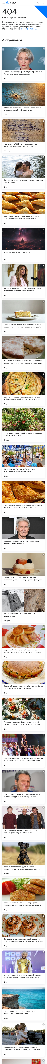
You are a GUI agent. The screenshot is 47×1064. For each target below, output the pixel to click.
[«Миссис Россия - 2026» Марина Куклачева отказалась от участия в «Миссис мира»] (23, 751)
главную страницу (29, 29)
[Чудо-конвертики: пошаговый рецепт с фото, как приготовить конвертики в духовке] (23, 209)
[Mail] (7, 3)
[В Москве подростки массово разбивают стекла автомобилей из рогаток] (23, 100)
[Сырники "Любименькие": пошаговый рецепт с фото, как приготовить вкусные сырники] (23, 642)
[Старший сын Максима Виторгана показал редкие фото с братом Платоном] (23, 823)
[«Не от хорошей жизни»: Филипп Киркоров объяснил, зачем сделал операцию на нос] (23, 967)
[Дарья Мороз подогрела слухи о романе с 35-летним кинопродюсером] (23, 64)
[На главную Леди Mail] (12, 3)
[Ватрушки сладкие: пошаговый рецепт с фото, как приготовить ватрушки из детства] (23, 931)
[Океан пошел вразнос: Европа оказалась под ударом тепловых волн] (23, 1004)
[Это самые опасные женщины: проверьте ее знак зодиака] (23, 172)
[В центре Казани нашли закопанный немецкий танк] (23, 606)
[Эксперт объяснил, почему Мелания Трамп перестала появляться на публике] (23, 281)
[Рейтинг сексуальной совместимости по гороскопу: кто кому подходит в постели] (23, 1040)
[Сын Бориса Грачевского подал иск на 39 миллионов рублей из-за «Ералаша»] (23, 787)
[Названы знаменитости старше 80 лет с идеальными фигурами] (23, 534)
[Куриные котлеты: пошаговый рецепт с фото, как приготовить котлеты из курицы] (23, 895)
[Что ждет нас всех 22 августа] (23, 245)
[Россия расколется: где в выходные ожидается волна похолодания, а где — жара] (23, 859)
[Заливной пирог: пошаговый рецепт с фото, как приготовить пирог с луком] (23, 678)
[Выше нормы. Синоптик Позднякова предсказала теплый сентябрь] (23, 461)
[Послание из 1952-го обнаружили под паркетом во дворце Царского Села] (23, 136)
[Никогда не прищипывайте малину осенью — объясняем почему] (23, 425)
